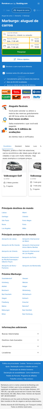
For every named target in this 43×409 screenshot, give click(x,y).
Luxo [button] (35, 146)
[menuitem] (6, 10)
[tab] (7, 146)
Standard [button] (18, 146)
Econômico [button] (7, 146)
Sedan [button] (27, 146)
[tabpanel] (21, 174)
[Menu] (38, 3)
